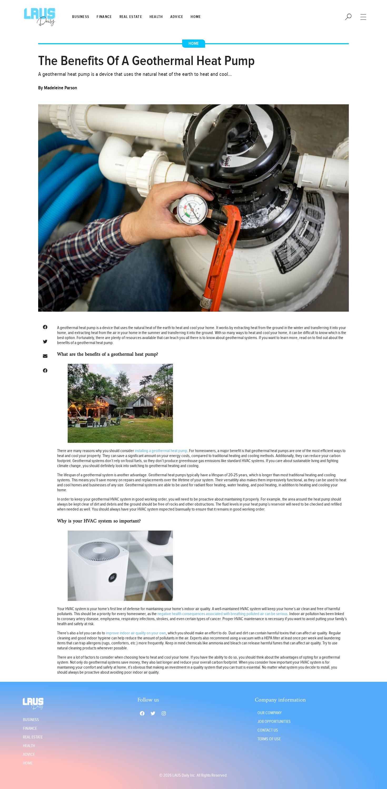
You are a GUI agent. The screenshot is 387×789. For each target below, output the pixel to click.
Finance (104, 17)
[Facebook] (142, 713)
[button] (45, 327)
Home (196, 17)
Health (156, 17)
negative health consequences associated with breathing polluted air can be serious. (223, 613)
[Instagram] (163, 713)
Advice (176, 17)
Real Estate (131, 17)
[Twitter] (153, 713)
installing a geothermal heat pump (161, 450)
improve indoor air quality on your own (135, 633)
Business (80, 17)
